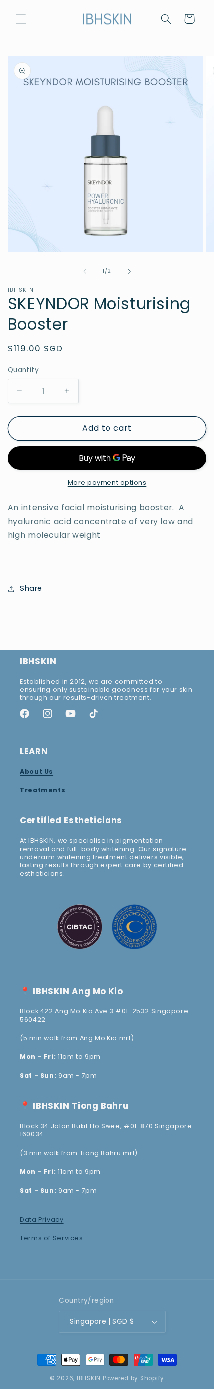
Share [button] (31, 588)
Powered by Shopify (133, 1378)
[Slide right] (129, 271)
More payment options (107, 482)
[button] (20, 18)
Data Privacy (42, 1219)
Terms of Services (51, 1238)
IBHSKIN (89, 1378)
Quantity (23, 370)
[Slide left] (85, 271)
